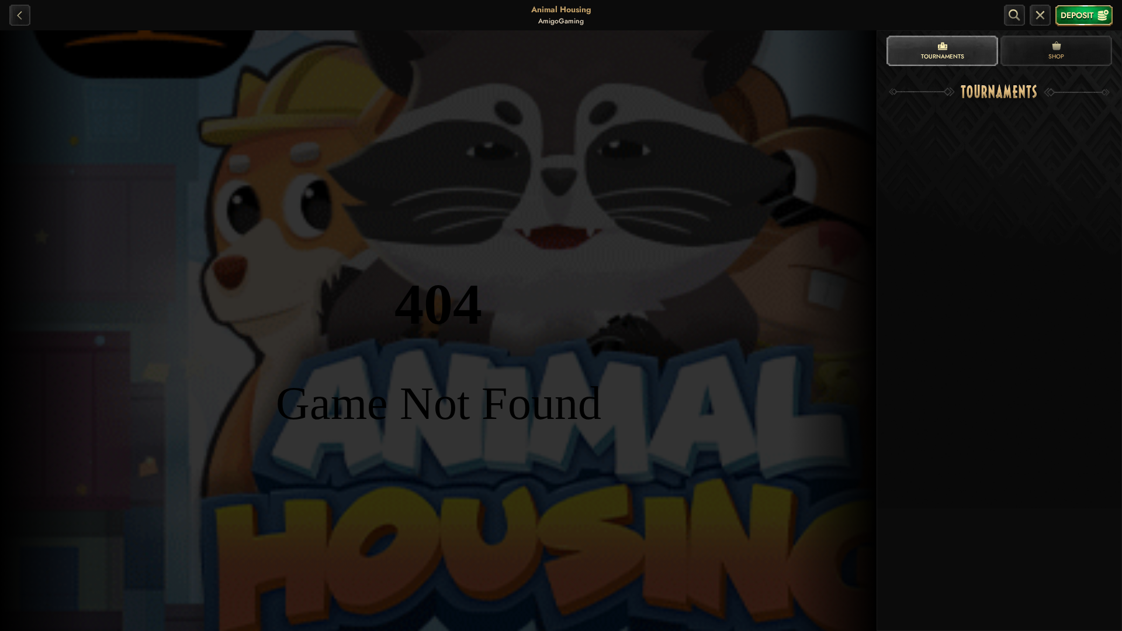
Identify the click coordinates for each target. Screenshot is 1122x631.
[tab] (942, 51)
